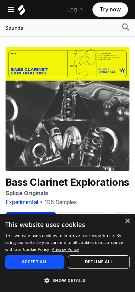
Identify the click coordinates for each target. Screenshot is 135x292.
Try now (110, 9)
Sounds (14, 28)
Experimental (22, 202)
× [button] (127, 221)
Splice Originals (27, 193)
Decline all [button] (99, 262)
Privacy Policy (65, 249)
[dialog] (67, 253)
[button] (67, 280)
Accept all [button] (35, 262)
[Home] (21, 11)
